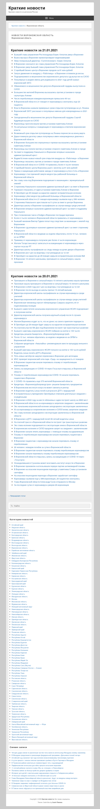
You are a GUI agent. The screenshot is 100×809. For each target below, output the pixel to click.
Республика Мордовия (20, 663)
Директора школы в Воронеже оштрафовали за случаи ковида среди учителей (49, 205)
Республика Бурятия (19, 642)
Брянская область (18, 537)
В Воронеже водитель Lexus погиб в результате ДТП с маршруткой (44, 390)
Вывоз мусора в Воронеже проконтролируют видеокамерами (42, 57)
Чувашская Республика (20, 732)
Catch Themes (57, 802)
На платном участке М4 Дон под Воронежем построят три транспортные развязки (51, 327)
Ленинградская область (20, 591)
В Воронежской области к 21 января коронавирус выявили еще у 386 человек (49, 199)
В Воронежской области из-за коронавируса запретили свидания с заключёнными (51, 403)
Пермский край (17, 627)
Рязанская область (19, 681)
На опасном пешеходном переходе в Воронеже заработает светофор (45, 475)
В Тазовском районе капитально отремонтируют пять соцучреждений (37, 763)
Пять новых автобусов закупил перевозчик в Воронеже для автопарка (46, 356)
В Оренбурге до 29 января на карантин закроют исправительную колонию (47, 192)
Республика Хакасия (19, 676)
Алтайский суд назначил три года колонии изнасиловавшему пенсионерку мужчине (43, 758)
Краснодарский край (19, 581)
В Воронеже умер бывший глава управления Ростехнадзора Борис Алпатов (48, 67)
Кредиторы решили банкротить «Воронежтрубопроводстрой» (42, 334)
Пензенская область (19, 624)
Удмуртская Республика (20, 716)
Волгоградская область (20, 543)
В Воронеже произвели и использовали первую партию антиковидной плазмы (49, 466)
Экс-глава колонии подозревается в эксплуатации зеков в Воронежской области (50, 425)
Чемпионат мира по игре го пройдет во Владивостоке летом (34, 781)
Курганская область (19, 586)
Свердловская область (20, 693)
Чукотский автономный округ (22, 734)
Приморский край (18, 629)
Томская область (18, 709)
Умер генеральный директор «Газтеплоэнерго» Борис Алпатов (42, 60)
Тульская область (18, 711)
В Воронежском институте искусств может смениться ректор (41, 387)
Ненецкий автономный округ (22, 607)
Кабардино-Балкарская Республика (25, 561)
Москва (14, 599)
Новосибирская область (20, 614)
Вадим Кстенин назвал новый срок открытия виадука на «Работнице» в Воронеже (51, 158)
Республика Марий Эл (20, 660)
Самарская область (19, 683)
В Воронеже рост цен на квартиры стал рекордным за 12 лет (41, 252)
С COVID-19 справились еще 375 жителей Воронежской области (43, 381)
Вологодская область (19, 545)
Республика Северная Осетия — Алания (27, 668)
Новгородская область (20, 612)
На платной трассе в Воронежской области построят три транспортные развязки (50, 422)
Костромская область (19, 578)
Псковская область (19, 632)
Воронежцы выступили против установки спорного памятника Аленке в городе (50, 148)
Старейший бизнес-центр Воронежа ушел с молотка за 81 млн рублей (45, 167)
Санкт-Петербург (18, 686)
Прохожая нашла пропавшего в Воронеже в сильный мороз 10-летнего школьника (51, 283)
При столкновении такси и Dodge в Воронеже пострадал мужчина (44, 215)
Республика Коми (18, 655)
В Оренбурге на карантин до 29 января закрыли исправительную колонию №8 (49, 255)
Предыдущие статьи (17, 496)
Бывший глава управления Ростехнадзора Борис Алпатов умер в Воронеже (48, 54)
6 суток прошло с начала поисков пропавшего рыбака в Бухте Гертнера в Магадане (43, 760)
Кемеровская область (20, 573)
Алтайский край (17, 525)
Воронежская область (20, 548)
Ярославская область (20, 739)
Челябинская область (20, 727)
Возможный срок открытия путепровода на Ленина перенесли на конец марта (49, 133)
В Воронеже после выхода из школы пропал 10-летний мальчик (43, 290)
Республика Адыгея (19, 635)
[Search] (11, 506)
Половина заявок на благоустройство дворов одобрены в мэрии (35, 770)
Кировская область (19, 576)
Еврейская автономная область (23, 550)
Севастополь (16, 696)
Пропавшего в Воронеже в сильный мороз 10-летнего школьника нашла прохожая (51, 280)
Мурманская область (19, 604)
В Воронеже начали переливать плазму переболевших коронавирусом (46, 453)
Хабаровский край (18, 722)
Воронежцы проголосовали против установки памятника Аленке (43, 123)
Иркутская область (18, 558)
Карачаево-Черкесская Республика (24, 571)
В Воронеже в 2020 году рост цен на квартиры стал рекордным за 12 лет (47, 286)
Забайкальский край (19, 553)
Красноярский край (19, 583)
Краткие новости (27, 7)
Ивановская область (19, 555)
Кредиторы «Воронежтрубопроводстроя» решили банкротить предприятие (48, 384)
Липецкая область (18, 594)
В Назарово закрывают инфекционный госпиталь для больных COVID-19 (38, 783)
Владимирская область (20, 540)
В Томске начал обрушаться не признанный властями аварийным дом (38, 788)
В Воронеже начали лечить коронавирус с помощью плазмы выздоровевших (49, 431)
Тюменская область (19, 714)
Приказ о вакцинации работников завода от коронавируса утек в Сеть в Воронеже (51, 171)
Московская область (19, 601)
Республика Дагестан (19, 645)
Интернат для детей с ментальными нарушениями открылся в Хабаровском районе (43, 773)
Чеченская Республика (20, 729)
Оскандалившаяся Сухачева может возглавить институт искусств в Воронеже (49, 463)
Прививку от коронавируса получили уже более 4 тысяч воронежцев (45, 240)
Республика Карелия (19, 652)
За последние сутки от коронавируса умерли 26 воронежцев (41, 485)
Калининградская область (21, 563)
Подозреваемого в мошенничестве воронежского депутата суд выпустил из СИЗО (51, 76)
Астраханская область (20, 532)
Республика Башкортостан (21, 640)
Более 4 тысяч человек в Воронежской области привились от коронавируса (48, 218)
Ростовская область (19, 678)
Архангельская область (20, 530)
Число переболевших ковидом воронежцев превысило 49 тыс (42, 98)
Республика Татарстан (20, 670)
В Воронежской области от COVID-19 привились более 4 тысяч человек (46, 164)
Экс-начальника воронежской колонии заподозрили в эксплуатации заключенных (51, 406)
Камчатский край (18, 568)
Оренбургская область (20, 619)
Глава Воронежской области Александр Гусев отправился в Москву (44, 481)
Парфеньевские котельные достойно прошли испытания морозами (36, 765)
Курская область (18, 589)
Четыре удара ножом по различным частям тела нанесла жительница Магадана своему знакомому (48, 752)
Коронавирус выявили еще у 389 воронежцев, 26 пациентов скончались (47, 478)
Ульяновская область (19, 719)
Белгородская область (20, 535)
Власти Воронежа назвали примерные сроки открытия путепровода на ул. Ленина (51, 108)
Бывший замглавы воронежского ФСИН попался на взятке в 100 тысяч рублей (50, 349)
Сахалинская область (20, 691)
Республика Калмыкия (20, 650)
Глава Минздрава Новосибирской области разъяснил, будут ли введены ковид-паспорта (44, 778)
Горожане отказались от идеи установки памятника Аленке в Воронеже (46, 189)
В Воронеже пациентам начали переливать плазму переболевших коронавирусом (51, 450)
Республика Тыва (18, 673)
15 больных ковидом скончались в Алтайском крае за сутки (34, 775)
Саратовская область (19, 688)
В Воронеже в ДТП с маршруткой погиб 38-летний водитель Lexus (44, 419)
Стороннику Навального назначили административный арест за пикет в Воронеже (51, 186)
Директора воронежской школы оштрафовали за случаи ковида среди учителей (50, 299)
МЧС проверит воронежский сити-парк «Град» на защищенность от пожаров (49, 359)
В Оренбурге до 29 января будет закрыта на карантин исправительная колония (50, 324)
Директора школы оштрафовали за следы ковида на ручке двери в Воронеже (49, 249)
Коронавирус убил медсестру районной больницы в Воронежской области (47, 196)
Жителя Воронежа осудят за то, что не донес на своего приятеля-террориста (49, 321)
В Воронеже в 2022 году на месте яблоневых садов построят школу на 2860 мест (51, 400)
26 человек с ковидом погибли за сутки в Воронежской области (42, 447)
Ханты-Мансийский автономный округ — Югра (29, 724)
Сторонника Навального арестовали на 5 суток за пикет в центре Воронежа (48, 202)
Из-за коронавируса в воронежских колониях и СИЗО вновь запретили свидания (50, 409)
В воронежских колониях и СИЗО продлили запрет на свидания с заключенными (50, 428)
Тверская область (18, 706)
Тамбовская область (19, 704)
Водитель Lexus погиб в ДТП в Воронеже (32, 353)
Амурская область (18, 527)
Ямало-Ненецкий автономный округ (25, 737)
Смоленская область (19, 698)
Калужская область (19, 566)
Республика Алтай (18, 637)
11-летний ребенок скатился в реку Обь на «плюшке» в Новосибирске (37, 768)
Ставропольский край (19, 701)
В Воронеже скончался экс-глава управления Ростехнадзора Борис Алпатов (49, 63)
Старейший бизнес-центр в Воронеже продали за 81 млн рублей (43, 70)
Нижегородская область (20, 609)
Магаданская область (20, 596)
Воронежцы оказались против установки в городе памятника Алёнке (45, 161)
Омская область (18, 617)
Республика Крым (18, 658)
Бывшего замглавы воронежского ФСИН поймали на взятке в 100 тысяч (47, 330)
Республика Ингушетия (20, 647)
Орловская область (19, 622)
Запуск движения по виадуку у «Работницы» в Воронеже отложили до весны (49, 73)
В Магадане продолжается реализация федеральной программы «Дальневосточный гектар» (46, 755)
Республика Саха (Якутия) (21, 665)
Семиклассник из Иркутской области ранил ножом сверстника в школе (38, 786)
